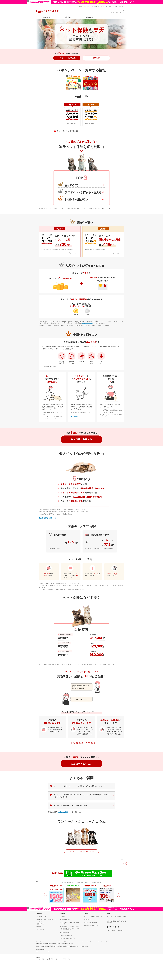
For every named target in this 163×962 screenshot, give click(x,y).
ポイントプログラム (87, 323)
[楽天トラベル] (56, 893)
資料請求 (96, 58)
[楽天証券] (73, 893)
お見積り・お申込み (66, 58)
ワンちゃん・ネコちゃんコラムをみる (81, 852)
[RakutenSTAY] (106, 893)
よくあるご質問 (63, 812)
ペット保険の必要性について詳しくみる (81, 743)
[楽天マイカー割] (90, 893)
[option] (56, 893)
